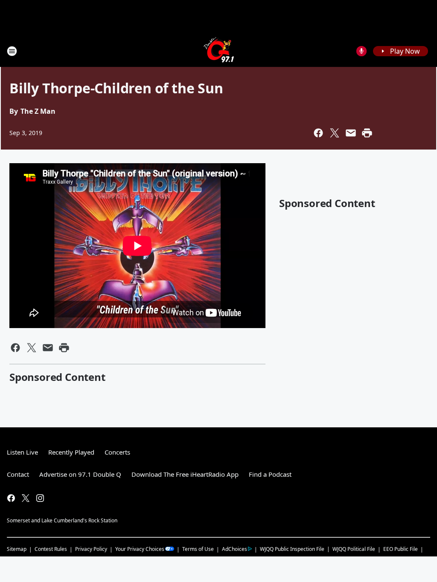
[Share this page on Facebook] (318, 133)
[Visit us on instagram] (40, 498)
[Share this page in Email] (351, 133)
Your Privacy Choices (139, 549)
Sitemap (16, 549)
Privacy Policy (91, 549)
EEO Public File (400, 549)
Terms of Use (198, 549)
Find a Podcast (270, 474)
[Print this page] (367, 133)
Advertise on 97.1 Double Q (80, 474)
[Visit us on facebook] (11, 498)
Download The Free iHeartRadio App (185, 474)
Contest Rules (51, 549)
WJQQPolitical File (353, 549)
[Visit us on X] (25, 498)
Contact (18, 474)
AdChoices (234, 549)
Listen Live (22, 452)
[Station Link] (219, 51)
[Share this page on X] (335, 133)
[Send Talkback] (361, 51)
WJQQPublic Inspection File (292, 548)
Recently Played (71, 452)
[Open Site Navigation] (12, 51)
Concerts (117, 452)
